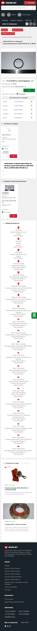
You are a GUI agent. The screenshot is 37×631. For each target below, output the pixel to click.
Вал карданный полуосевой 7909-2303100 (18, 346)
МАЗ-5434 (18, 230)
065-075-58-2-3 (18, 236)
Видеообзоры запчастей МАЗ (14, 602)
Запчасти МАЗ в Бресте (12, 579)
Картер (18, 243)
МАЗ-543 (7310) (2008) (18, 286)
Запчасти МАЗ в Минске (12, 568)
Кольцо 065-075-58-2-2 (18, 267)
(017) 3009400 (19, 101)
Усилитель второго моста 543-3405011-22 (18, 299)
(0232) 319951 (18, 110)
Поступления (9, 599)
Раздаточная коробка (18, 265)
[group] (18, 62)
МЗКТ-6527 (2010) (18, 379)
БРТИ (14, 84)
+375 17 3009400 (10, 611)
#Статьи (12, 485)
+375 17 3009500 (23, 611)
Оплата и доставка (11, 587)
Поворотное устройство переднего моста (18, 428)
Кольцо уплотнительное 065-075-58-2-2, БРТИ (9, 197)
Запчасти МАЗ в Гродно (12, 574)
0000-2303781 (18, 269)
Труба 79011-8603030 (18, 393)
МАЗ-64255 (18, 252)
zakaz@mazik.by (10, 617)
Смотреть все (26, 463)
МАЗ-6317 (18, 241)
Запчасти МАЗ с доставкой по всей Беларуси (16, 583)
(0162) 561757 (18, 118)
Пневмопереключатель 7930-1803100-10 (18, 335)
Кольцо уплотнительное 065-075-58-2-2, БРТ (9, 138)
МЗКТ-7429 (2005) (18, 355)
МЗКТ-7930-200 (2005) (18, 333)
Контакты (8, 590)
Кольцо (18, 234)
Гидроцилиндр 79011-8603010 (18, 381)
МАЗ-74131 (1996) (18, 264)
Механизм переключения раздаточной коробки (18, 311)
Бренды (28, 20)
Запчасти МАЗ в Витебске (13, 577)
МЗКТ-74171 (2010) (18, 426)
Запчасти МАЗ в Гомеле (12, 571)
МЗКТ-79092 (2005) (18, 308)
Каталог (31, 3)
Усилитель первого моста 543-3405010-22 (18, 288)
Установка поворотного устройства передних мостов (18, 416)
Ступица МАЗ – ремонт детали (15, 524)
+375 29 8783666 (23, 614)
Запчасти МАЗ (17, 30)
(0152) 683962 (18, 106)
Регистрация (26, 15)
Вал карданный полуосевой (19, 277)
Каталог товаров (17, 20)
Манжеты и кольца (8, 33)
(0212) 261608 (18, 114)
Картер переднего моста (18, 232)
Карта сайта (25, 622)
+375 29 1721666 (10, 614)
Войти (14, 15)
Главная (5, 20)
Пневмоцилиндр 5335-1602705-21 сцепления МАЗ (16, 488)
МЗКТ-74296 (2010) (18, 437)
